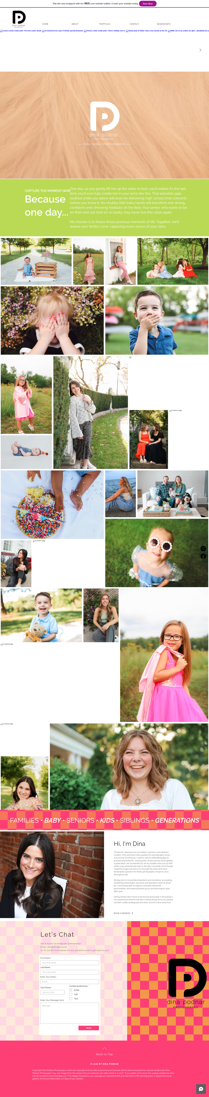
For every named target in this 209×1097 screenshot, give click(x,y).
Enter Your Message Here (52, 1000)
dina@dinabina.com (57, 947)
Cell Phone (45, 988)
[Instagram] (203, 548)
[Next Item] (200, 50)
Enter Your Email (48, 977)
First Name (45, 958)
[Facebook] (203, 556)
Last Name (45, 967)
